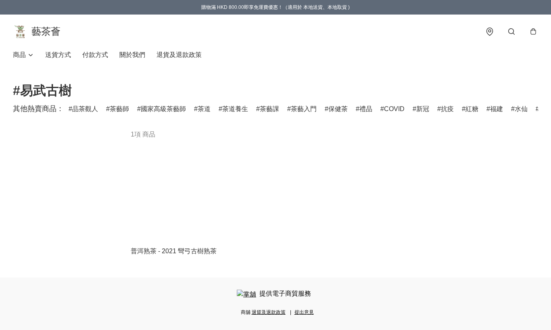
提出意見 (304, 312)
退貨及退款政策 (179, 54)
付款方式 (95, 54)
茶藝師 (119, 108)
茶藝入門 (304, 108)
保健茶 (338, 108)
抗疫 (447, 108)
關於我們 (132, 54)
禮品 (365, 108)
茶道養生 (235, 108)
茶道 (204, 108)
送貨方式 (58, 54)
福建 (496, 108)
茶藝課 (269, 108)
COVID (394, 108)
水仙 (521, 108)
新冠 (422, 108)
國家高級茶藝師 (163, 108)
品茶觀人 (85, 108)
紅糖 (471, 108)
